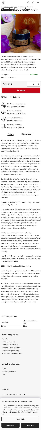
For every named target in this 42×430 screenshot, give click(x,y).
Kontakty (5, 339)
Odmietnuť (10, 425)
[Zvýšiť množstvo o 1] (38, 84)
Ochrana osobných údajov (11, 348)
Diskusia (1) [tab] (28, 134)
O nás (4, 368)
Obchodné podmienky (10, 345)
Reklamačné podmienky (10, 351)
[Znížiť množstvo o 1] (28, 84)
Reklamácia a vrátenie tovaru (13, 353)
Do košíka (21, 90)
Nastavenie (20, 419)
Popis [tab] (11, 134)
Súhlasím (30, 425)
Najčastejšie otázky (9, 371)
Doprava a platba (8, 342)
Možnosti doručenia (8, 77)
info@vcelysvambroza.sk (16, 394)
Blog (3, 374)
